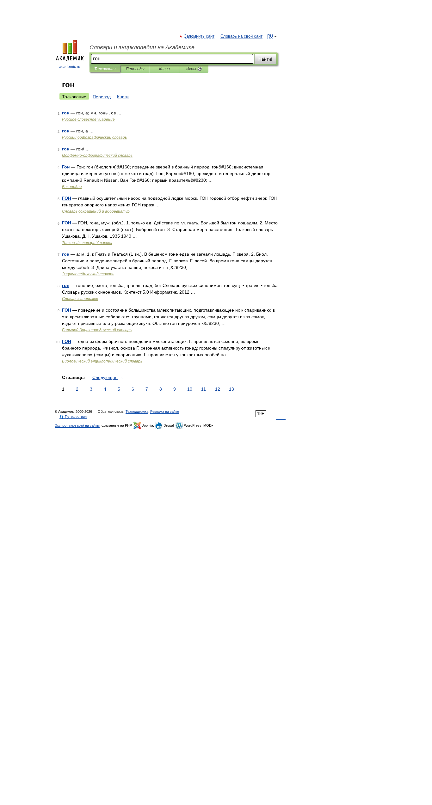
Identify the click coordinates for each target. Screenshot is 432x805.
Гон (66, 166)
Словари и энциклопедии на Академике (141, 47)
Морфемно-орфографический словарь (97, 155)
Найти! (265, 59)
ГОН (66, 198)
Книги (164, 69)
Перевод (102, 96)
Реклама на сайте (164, 411)
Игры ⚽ (194, 69)
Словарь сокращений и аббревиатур (96, 211)
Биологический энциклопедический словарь (102, 361)
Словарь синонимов (80, 298)
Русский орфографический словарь (94, 137)
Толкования (104, 69)
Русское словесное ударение (88, 119)
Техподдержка (137, 411)
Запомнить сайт (199, 36)
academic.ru (69, 66)
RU (270, 36)
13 (231, 389)
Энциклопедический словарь (88, 274)
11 (203, 389)
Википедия (72, 187)
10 (189, 389)
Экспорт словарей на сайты (77, 425)
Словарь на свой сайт (241, 36)
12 (217, 389)
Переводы (135, 69)
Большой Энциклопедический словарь (97, 330)
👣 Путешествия (73, 416)
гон (65, 112)
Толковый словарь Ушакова (87, 243)
